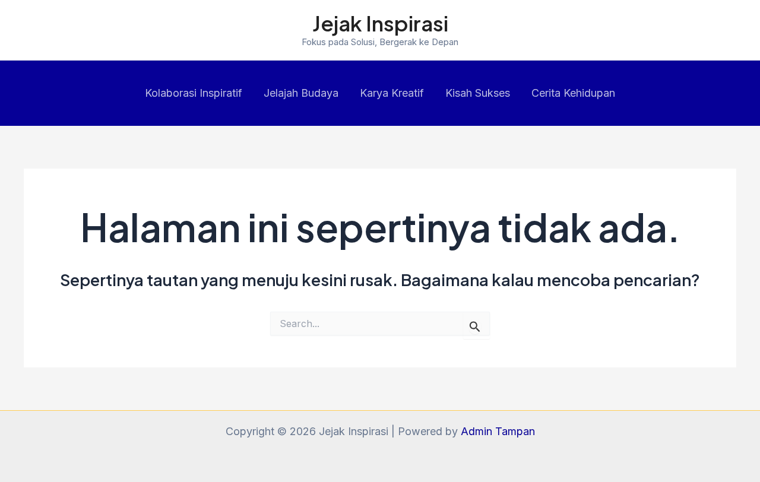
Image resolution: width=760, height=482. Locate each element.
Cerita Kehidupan (573, 93)
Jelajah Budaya (301, 93)
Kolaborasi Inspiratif (193, 93)
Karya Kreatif (392, 93)
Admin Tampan (498, 431)
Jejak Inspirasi (380, 23)
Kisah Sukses (477, 93)
